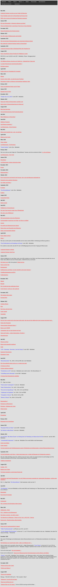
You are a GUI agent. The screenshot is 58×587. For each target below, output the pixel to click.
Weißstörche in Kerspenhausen (7, 207)
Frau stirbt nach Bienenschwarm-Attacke (10, 225)
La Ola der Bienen (46, 152)
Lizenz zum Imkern (5, 443)
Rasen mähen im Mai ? (6, 235)
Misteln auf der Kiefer (5, 137)
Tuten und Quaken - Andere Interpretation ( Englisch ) (13, 333)
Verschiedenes (42, 1)
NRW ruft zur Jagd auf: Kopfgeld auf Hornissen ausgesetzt (14, 18)
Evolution (3, 187)
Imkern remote (4, 202)
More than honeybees (5, 109)
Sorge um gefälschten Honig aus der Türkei (10, 86)
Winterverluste (4, 408)
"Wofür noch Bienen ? (6, 568)
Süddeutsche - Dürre (5, 510)
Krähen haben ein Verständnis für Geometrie (10, 71)
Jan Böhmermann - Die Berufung (8, 144)
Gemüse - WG (4, 467)
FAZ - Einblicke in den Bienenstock (9, 512)
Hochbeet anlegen (5, 66)
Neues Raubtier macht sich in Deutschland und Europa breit (14, 15)
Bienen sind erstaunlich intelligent (8, 344)
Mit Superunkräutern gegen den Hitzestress (10, 218)
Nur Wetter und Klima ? (6, 182)
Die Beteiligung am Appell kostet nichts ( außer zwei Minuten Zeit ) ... (16, 542)
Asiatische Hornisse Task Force (8, 252)
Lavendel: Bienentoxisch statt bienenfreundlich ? (11, 63)
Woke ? (2, 238)
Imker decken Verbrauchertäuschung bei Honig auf (12, 104)
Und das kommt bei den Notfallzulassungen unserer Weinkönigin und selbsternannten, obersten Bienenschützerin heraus (27, 448)
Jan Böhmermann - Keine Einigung (8, 127)
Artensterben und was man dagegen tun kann (11, 330)
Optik (2, 346)
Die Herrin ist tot (4, 262)
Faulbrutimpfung (4, 274)
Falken (9, 1)
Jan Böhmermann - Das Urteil (7, 154)
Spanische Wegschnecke (6, 352)
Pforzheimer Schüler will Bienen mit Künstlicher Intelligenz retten (15, 81)
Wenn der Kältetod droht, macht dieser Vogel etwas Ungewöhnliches (16, 25)
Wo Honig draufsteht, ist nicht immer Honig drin (11, 472)
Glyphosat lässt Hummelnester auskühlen (10, 376)
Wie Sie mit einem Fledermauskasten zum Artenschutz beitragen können (17, 41)
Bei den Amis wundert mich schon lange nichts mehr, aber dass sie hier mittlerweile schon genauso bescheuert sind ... (27, 320)
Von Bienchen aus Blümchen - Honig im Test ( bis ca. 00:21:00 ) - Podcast (17, 517)
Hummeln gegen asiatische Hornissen (9, 180)
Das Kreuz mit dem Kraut (6, 309)
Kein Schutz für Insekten (6, 494)
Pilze (2, 306)
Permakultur (3, 415)
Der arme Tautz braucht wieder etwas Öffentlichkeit (12, 210)
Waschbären (3, 159)
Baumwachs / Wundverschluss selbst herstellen (11, 520)
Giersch (2, 223)
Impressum (17, 3)
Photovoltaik (33, 1)
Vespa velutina (4, 142)
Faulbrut (2, 192)
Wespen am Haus (4, 341)
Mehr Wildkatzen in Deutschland (8, 116)
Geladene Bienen (4, 304)
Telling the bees (20, 262)
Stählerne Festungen (5, 122)
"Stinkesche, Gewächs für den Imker (9, 579)
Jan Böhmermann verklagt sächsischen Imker (11, 162)
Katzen (2, 167)
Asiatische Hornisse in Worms (7, 249)
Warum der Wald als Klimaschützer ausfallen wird (12, 101)
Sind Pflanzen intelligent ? (6, 124)
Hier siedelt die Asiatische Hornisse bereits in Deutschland (14, 43)
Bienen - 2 (21, 1)
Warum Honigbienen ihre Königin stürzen (10, 31)
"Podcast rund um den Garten (7, 565)
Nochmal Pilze (4, 297)
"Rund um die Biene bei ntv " (7, 582)
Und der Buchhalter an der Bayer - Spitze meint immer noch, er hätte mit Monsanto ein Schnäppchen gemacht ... (26, 454)
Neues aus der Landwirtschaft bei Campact (10, 526)
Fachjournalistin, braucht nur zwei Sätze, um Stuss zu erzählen (14, 220)
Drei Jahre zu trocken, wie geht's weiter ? (10, 515)
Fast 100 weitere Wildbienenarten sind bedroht (11, 36)
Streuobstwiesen (4, 335)
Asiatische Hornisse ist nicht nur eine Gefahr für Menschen (14, 13)
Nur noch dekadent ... (16, 550)
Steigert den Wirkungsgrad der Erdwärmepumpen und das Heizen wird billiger (31, 553)
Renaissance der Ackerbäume (7, 421)
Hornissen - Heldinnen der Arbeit (8, 406)
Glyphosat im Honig (5, 365)
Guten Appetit (4, 311)
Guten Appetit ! (4, 445)
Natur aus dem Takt (5, 264)
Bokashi (2, 283)
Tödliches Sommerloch (6, 460)
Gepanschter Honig (5, 197)
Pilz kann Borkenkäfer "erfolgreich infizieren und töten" (13, 23)
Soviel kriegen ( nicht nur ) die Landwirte (10, 288)
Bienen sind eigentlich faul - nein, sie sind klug (11, 132)
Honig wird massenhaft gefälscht (8, 230)
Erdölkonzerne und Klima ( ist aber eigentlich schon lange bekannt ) (16, 269)
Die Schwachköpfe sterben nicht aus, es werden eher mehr (14, 363)
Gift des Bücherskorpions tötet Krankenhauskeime (12, 111)
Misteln (2, 76)
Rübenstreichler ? (4, 172)
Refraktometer (4, 267)
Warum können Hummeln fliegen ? (8, 325)
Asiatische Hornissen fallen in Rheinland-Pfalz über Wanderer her (15, 48)
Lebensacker (3, 501)
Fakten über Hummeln (6, 322)
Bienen (15, 1)
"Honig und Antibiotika (6, 574)
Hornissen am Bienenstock (7, 403)
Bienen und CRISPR (5, 328)
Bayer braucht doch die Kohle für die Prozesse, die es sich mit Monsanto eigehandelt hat (20, 177)
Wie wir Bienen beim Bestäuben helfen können (11, 503)
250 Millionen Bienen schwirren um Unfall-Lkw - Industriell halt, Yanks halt (18, 61)
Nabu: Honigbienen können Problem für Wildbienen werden (14, 53)
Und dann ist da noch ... (7, 3)
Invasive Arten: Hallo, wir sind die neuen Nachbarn (12, 79)
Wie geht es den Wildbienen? (7, 213)
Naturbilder (3, 314)
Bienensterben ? (4, 401)
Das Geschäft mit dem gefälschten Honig (10, 286)
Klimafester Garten (5, 354)
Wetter (27, 1)
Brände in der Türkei (5, 469)
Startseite (4, 1)
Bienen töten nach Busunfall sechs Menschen (11, 228)
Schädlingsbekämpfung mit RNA (8, 272)
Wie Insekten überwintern (6, 295)
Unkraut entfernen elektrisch (7, 368)
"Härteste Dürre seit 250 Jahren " (8, 584)
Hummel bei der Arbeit (6, 91)
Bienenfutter (3, 492)
